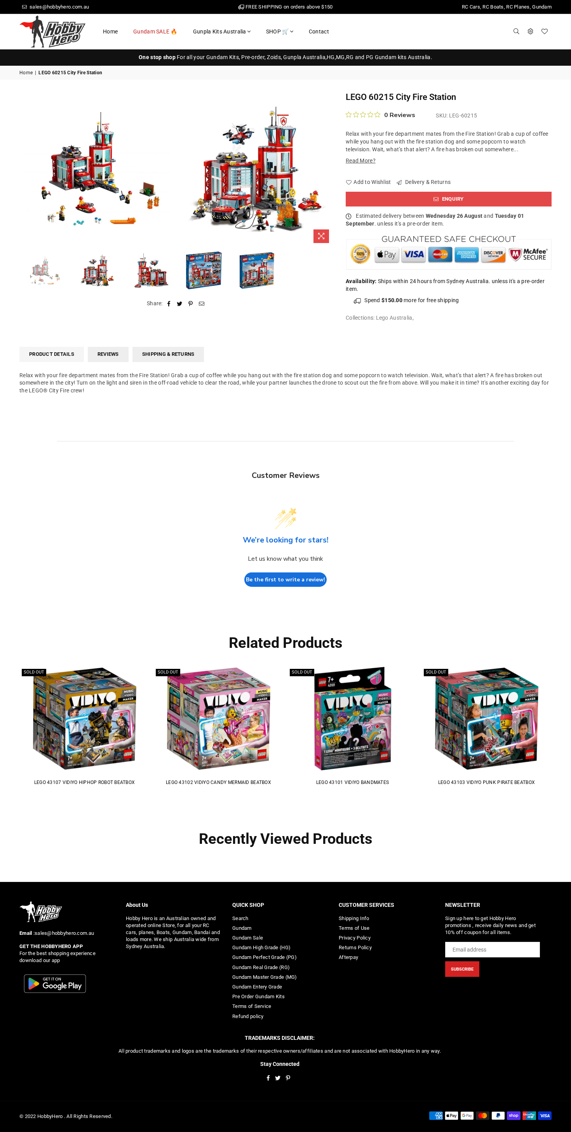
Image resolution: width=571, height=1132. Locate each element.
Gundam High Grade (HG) (261, 947)
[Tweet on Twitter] (180, 304)
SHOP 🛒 (277, 31)
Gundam (242, 928)
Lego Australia (394, 318)
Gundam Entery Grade (257, 987)
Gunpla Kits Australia (219, 31)
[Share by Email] (202, 304)
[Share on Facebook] (169, 304)
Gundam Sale (247, 938)
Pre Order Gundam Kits (258, 996)
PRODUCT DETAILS (51, 354)
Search (240, 918)
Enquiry (452, 199)
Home (110, 31)
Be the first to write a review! (285, 579)
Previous (26, 169)
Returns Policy (355, 947)
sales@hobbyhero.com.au (58, 7)
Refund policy (248, 1016)
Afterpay (348, 957)
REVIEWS (108, 354)
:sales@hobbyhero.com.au (63, 933)
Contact (319, 31)
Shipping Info (354, 918)
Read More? (361, 160)
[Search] (517, 31)
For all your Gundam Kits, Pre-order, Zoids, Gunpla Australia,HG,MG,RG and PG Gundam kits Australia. (285, 57)
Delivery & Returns (427, 182)
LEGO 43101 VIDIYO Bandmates (352, 782)
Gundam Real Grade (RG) (261, 967)
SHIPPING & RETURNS (168, 354)
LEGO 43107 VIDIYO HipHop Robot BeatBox (84, 782)
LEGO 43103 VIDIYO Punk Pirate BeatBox (486, 782)
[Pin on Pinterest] (191, 304)
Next (327, 169)
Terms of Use (354, 928)
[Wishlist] (545, 31)
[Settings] (531, 31)
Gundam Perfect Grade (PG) (264, 957)
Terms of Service (251, 1006)
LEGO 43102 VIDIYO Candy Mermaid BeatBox (218, 782)
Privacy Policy (355, 938)
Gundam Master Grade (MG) (264, 977)
